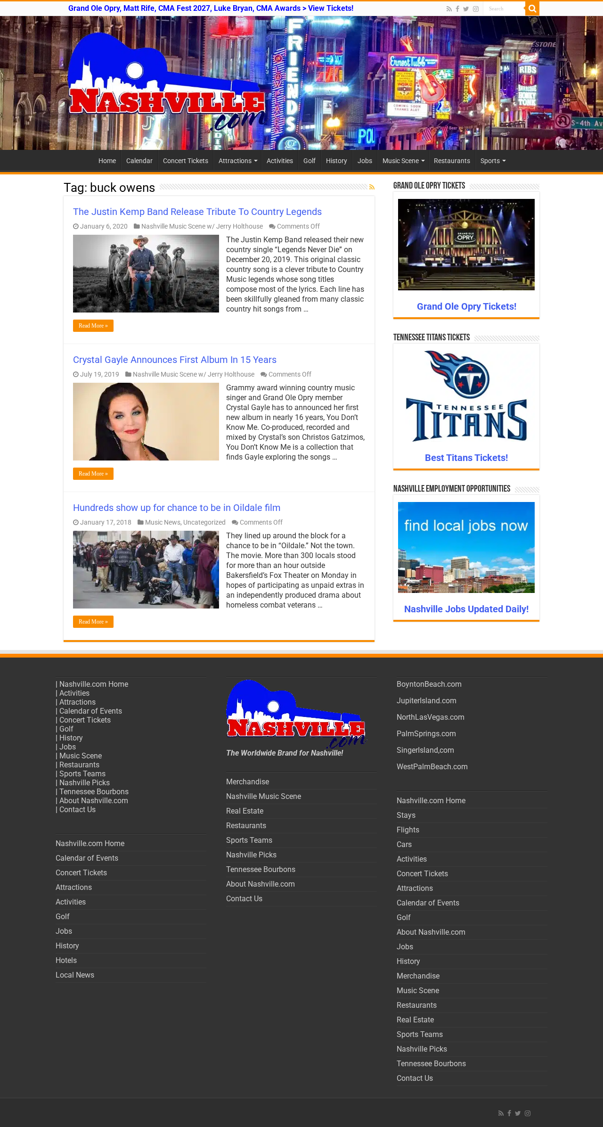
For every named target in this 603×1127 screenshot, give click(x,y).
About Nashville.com (93, 800)
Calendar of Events (90, 711)
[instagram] (476, 9)
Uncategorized (204, 522)
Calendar (139, 161)
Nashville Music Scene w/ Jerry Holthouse (202, 226)
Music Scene (401, 161)
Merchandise (247, 781)
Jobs (365, 161)
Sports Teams (82, 773)
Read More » (93, 325)
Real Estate (244, 810)
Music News (162, 522)
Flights (408, 829)
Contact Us (77, 809)
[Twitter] (466, 9)
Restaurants (452, 161)
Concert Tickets (185, 161)
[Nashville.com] (301, 83)
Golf (309, 161)
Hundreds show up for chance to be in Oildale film (177, 507)
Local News (75, 975)
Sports (490, 161)
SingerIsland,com (425, 750)
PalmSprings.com (426, 733)
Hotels (66, 960)
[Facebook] (457, 9)
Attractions (235, 161)
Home (107, 161)
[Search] (532, 8)
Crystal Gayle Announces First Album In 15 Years (175, 359)
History (336, 161)
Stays (406, 815)
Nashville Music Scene (263, 796)
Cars (404, 844)
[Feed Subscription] (372, 187)
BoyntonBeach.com (429, 684)
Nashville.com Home (93, 684)
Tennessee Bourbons (94, 791)
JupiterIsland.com (426, 700)
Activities (280, 161)
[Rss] (449, 9)
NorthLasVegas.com (430, 717)
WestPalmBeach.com (432, 766)
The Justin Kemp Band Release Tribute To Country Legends (197, 211)
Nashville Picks (84, 782)
